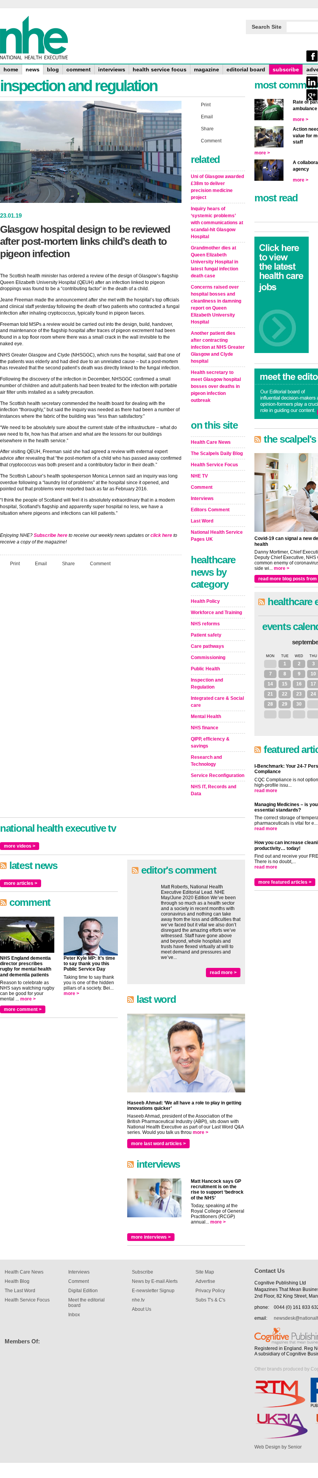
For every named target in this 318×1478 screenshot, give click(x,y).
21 (270, 694)
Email (41, 563)
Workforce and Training (216, 612)
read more (265, 790)
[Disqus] (90, 675)
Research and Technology (206, 761)
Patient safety (206, 635)
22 (284, 694)
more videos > (19, 846)
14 (270, 684)
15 (284, 684)
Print (15, 563)
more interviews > (151, 1237)
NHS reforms (205, 624)
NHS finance (204, 727)
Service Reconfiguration (217, 775)
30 (299, 704)
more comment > (22, 1009)
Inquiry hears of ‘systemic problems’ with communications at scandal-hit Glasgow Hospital (217, 222)
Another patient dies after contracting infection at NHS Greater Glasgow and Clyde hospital (218, 347)
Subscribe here (50, 535)
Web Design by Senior (278, 1447)
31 (270, 663)
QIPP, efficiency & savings (210, 742)
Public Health (205, 669)
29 (284, 704)
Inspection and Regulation (207, 683)
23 (299, 694)
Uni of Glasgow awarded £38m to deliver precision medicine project (217, 187)
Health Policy (205, 601)
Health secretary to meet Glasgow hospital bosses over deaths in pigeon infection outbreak (216, 386)
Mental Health (206, 716)
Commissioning (208, 657)
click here (161, 535)
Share (68, 563)
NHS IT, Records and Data (213, 790)
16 (299, 684)
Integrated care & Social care (217, 702)
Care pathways (207, 646)
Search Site (267, 27)
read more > (223, 972)
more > (28, 999)
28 (270, 704)
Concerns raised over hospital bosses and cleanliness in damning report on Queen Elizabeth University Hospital (216, 304)
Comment (100, 563)
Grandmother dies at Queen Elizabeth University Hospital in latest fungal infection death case (214, 262)
